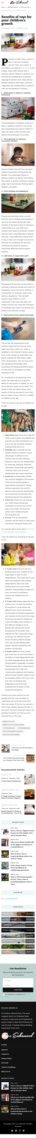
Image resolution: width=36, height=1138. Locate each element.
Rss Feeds (4, 1063)
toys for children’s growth (13, 731)
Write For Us (5, 1072)
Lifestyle (4, 778)
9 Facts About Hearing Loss (11, 781)
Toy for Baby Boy (9, 728)
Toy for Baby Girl (24, 728)
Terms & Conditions (8, 1067)
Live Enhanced (11, 898)
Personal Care (22, 28)
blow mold (25, 68)
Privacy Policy (6, 1058)
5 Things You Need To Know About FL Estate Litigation (11, 797)
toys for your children (11, 734)
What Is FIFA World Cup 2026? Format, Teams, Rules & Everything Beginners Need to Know (21, 881)
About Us (4, 1050)
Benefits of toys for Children (13, 725)
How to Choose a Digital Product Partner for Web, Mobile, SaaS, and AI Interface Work (22, 833)
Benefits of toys (8, 721)
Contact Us (5, 1054)
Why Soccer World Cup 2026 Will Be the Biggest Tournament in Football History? (22, 844)
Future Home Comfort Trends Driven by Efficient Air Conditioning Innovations (21, 868)
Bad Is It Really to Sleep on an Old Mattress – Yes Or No (11, 812)
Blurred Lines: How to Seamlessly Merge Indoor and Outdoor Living (21, 856)
